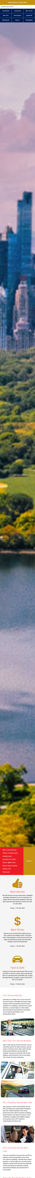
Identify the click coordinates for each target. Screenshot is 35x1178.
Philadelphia (29, 20)
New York (5, 15)
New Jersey (29, 11)
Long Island (17, 11)
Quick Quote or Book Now (17, 2)
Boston (17, 20)
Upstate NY (29, 15)
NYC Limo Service (8, 6)
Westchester (5, 20)
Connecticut (5, 11)
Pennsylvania (17, 15)
